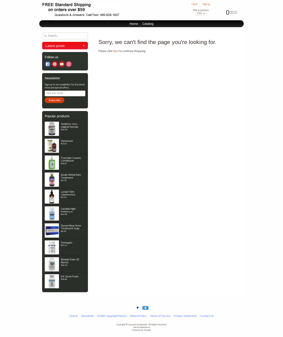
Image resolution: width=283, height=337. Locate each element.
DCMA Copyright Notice (112, 316)
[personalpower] (80, 10)
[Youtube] (62, 64)
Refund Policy (138, 316)
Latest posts (55, 46)
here (116, 51)
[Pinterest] (55, 64)
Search (73, 316)
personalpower (140, 325)
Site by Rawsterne (141, 327)
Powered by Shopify (141, 330)
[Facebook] (48, 64)
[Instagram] (69, 64)
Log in (195, 4)
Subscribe (54, 100)
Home (134, 24)
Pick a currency (201, 10)
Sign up (206, 4)
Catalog (147, 24)
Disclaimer (87, 316)
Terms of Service (160, 316)
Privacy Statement (185, 316)
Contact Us (207, 316)
